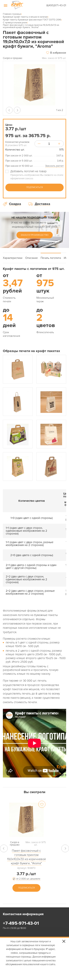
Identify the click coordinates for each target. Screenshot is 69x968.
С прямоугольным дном (15, 23)
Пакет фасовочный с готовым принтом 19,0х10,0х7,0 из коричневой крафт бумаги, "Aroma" (26, 857)
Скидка (15, 204)
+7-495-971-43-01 (21, 923)
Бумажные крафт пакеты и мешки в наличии (25, 17)
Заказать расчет (54, 165)
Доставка (42, 204)
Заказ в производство (34, 235)
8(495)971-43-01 (56, 5)
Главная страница (12, 14)
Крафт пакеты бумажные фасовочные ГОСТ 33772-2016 (32, 20)
